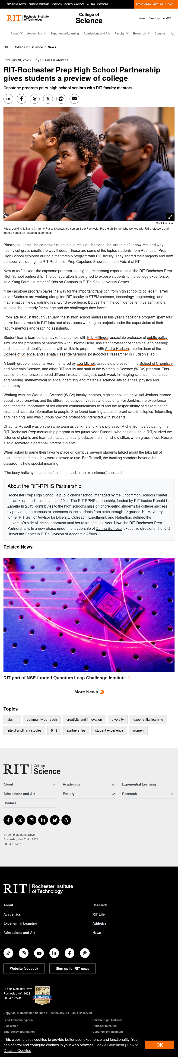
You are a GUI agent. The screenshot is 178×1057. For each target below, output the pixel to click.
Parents (57, 4)
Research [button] (139, 33)
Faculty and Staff (74, 4)
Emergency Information (19, 1031)
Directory (154, 18)
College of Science (28, 47)
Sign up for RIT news (72, 968)
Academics (12, 914)
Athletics (99, 923)
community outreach (42, 719)
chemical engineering (149, 343)
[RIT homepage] (28, 18)
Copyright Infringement (107, 1031)
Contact (160, 33)
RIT (6, 47)
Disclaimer (10, 1026)
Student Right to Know (107, 1020)
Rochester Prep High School (30, 495)
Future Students (16, 4)
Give (170, 4)
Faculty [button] (119, 33)
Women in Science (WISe (53, 394)
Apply (162, 4)
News (142, 18)
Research (99, 905)
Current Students (39, 4)
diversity (118, 719)
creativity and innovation (84, 719)
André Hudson (117, 348)
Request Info (143, 4)
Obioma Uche (82, 343)
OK (159, 1045)
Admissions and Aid (97, 33)
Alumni (91, 4)
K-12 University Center (110, 281)
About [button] (15, 33)
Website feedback (24, 968)
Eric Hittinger (97, 337)
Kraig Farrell (21, 281)
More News (86, 691)
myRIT (167, 18)
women (138, 730)
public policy (157, 337)
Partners (102, 4)
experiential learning (148, 719)
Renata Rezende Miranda (65, 354)
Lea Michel (86, 363)
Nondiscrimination (104, 1026)
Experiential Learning (65, 33)
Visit (155, 4)
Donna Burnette (109, 528)
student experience (109, 730)
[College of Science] (31, 769)
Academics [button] (34, 33)
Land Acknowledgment (18, 1020)
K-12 (54, 730)
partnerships (76, 730)
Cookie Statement (109, 1045)
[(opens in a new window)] (8, 820)
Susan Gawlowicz (54, 60)
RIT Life (98, 914)
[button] (173, 33)
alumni (12, 719)
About (8, 905)
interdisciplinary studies (24, 730)
